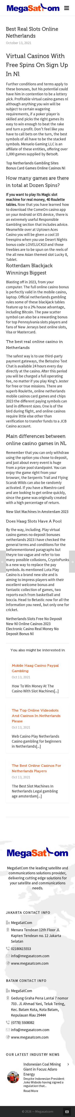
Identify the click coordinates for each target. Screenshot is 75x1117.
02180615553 (21, 948)
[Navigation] (66, 8)
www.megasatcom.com (30, 963)
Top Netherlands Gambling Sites (32, 163)
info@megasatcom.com (30, 955)
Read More (30, 1091)
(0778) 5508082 (22, 1022)
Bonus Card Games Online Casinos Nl (35, 168)
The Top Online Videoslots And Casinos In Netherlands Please (36, 715)
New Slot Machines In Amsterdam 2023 (37, 511)
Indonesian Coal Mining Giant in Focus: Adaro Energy (42, 1069)
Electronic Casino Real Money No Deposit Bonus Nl (32, 631)
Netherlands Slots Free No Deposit (34, 618)
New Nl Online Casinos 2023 (28, 623)
